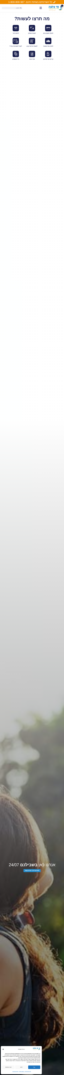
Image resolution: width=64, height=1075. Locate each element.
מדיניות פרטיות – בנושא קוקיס (25, 1071)
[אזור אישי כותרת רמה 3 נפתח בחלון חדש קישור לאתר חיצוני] (32, 56)
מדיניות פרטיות (15, 1071)
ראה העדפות (8, 1067)
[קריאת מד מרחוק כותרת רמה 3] (48, 56)
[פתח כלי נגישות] (62, 5)
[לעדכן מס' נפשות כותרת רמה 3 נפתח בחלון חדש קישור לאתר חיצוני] (48, 43)
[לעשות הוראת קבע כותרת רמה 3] (32, 43)
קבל (34, 1067)
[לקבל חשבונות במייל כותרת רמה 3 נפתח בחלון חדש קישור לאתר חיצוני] (15, 43)
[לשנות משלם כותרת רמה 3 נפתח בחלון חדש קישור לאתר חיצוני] (32, 30)
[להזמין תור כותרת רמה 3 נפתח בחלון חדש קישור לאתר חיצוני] (15, 30)
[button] (3, 1049)
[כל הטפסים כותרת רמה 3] (15, 56)
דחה (21, 1067)
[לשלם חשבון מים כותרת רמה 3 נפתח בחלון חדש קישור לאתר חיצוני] (48, 30)
